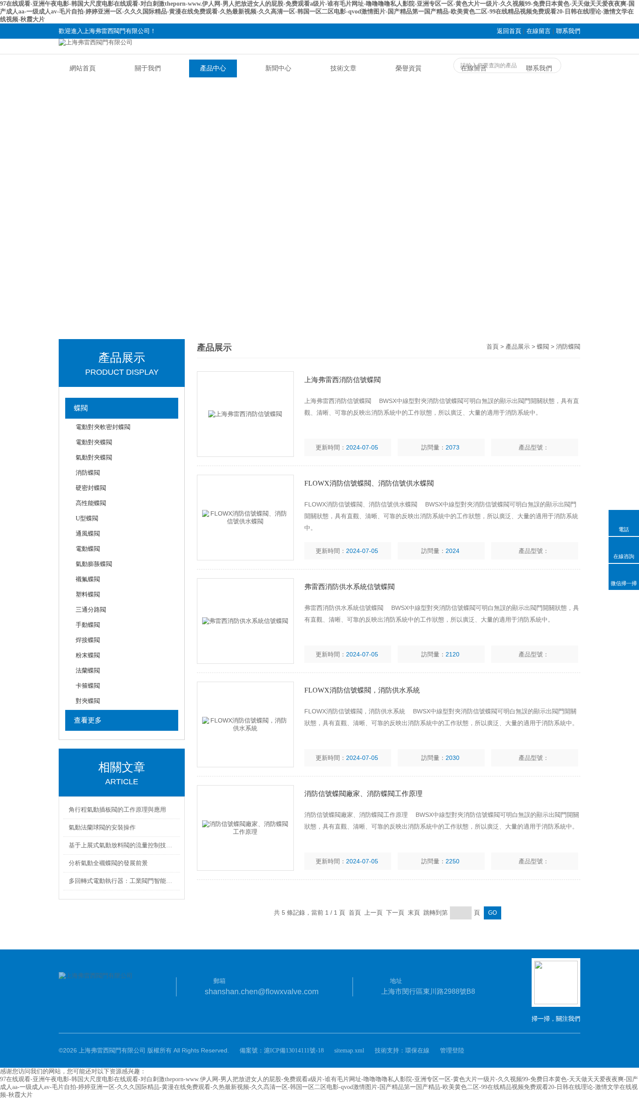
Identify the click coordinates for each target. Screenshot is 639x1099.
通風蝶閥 (88, 533)
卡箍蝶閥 (88, 686)
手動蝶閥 (88, 625)
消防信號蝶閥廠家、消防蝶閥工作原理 (363, 793)
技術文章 (343, 68)
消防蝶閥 (88, 473)
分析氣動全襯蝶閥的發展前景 (108, 863)
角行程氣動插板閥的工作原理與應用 (117, 809)
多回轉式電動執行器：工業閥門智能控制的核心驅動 (123, 881)
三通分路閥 (91, 609)
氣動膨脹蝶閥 (94, 564)
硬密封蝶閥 (91, 488)
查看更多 (88, 720)
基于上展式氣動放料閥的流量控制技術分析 (123, 845)
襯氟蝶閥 (88, 579)
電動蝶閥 (88, 549)
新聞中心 (278, 68)
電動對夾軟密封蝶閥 (103, 427)
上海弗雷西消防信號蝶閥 (342, 379)
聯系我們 (568, 31)
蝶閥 (81, 408)
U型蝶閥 (87, 518)
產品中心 (213, 68)
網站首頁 (83, 68)
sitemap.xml (349, 1050)
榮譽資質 (409, 68)
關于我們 (148, 68)
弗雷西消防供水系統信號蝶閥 (349, 586)
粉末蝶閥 (88, 655)
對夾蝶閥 (88, 701)
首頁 (492, 346)
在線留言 (538, 31)
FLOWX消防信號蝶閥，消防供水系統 (362, 690)
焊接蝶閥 (88, 640)
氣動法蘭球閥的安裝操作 (102, 827)
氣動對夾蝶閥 (94, 457)
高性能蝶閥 (91, 503)
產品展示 (518, 346)
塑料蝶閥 (88, 594)
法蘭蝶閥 (88, 670)
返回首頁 (509, 31)
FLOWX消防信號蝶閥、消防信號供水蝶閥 (369, 483)
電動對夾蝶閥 (94, 442)
